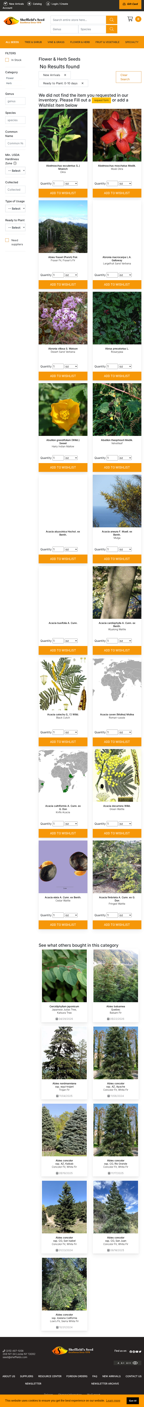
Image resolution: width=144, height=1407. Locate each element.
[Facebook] (131, 1351)
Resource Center (49, 1376)
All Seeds (12, 42)
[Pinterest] (134, 1351)
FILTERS (10, 53)
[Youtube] (137, 1351)
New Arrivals (111, 1376)
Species (10, 112)
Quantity (46, 183)
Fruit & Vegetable (107, 42)
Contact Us (134, 1376)
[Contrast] (136, 1363)
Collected (11, 182)
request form (101, 100)
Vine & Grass (56, 42)
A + (122, 1363)
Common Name (11, 134)
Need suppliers (17, 242)
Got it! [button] (133, 1400)
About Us (8, 1376)
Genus (9, 93)
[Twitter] (140, 1351)
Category (11, 72)
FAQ (94, 1376)
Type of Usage (15, 201)
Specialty (132, 42)
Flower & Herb (80, 42)
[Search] (111, 20)
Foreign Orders (76, 1376)
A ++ (128, 1363)
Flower (10, 78)
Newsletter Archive (105, 1383)
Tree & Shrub (33, 42)
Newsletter (33, 1383)
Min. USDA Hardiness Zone (12, 159)
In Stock (16, 60)
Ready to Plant (15, 220)
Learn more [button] (113, 1400)
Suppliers (26, 1376)
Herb (9, 83)
